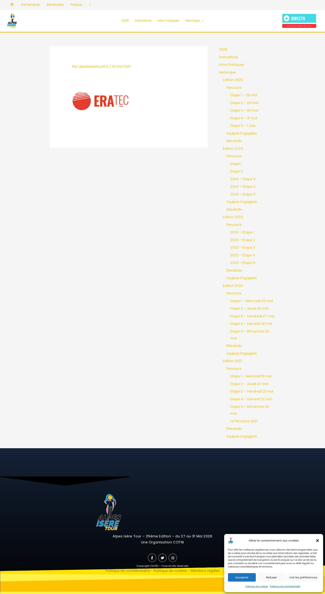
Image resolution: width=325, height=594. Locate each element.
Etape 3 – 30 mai (244, 110)
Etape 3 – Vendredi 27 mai (252, 316)
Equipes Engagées (241, 133)
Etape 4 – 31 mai (243, 118)
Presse (76, 4)
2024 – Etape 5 (242, 194)
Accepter (241, 577)
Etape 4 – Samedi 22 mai (251, 399)
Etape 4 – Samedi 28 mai (251, 323)
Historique (192, 20)
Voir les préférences (303, 577)
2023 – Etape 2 (242, 240)
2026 (125, 20)
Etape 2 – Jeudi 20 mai (249, 383)
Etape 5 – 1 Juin (243, 125)
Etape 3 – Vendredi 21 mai (251, 391)
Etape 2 (236, 171)
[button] (317, 540)
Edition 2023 (233, 217)
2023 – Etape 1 (242, 232)
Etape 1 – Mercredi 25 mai (251, 301)
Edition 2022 (233, 285)
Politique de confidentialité (285, 586)
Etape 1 (236, 163)
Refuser (271, 577)
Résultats (234, 140)
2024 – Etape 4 (242, 186)
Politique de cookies (256, 586)
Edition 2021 (232, 361)
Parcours (233, 87)
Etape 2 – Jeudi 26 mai (249, 308)
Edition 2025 (233, 79)
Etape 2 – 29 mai (244, 102)
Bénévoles (55, 4)
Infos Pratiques (168, 20)
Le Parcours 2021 (244, 421)
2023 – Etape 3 (242, 247)
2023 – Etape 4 (242, 255)
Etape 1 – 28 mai (243, 95)
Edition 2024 (233, 148)
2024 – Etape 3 (242, 179)
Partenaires (30, 4)
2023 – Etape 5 (242, 262)
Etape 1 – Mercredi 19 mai (251, 376)
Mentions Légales (205, 570)
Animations (143, 20)
